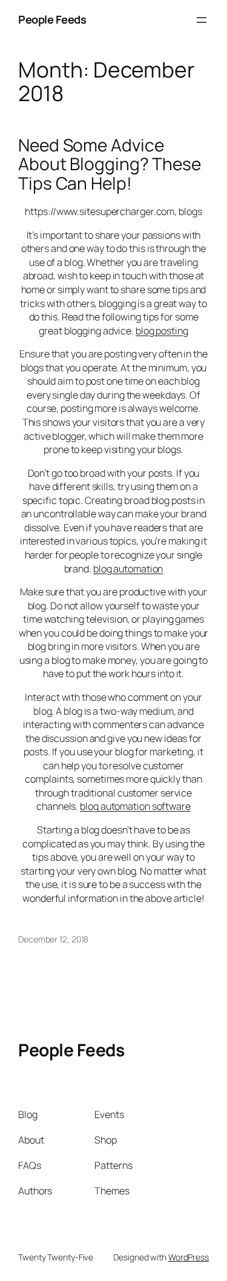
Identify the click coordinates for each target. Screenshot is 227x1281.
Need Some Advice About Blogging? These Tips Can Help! (109, 164)
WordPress (188, 1257)
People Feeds (52, 19)
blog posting (162, 330)
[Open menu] (201, 20)
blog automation (128, 568)
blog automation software (135, 806)
